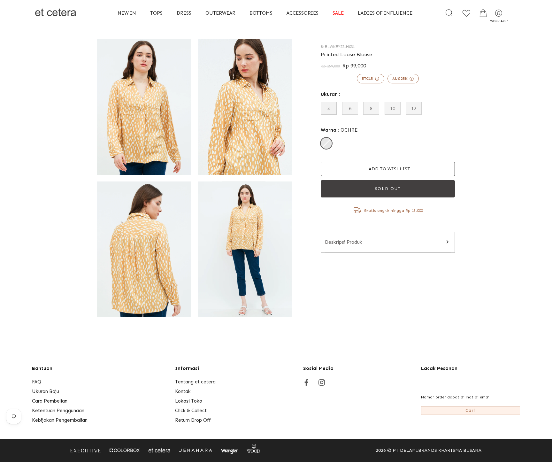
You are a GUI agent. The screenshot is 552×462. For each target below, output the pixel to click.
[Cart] (483, 13)
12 (413, 109)
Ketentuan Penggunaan (58, 410)
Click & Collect (191, 410)
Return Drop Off (193, 420)
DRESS (184, 13)
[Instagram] (321, 382)
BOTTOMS (260, 13)
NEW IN (127, 13)
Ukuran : (330, 94)
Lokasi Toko (188, 401)
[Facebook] (306, 382)
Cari (470, 410)
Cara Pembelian (49, 401)
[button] (388, 169)
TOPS (156, 13)
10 (392, 109)
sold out (388, 188)
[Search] (449, 13)
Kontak (183, 391)
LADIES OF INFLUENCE (385, 13)
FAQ (36, 382)
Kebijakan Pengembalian (60, 420)
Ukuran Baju (45, 391)
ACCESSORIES (302, 13)
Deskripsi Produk (343, 242)
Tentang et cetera (195, 382)
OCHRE (326, 143)
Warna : (339, 130)
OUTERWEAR (220, 13)
